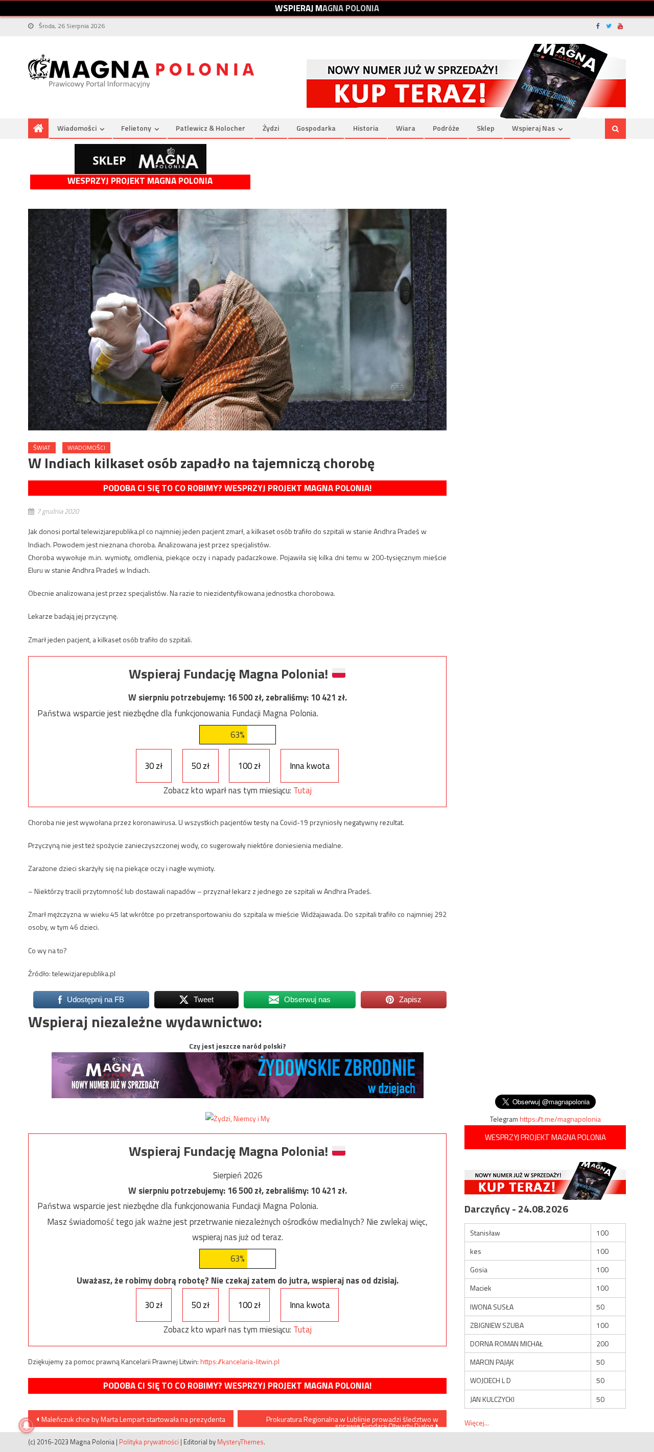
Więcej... (476, 1422)
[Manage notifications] (26, 1425)
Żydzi (271, 128)
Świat (42, 447)
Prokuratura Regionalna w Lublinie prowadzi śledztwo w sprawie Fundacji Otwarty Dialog (352, 1420)
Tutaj (302, 790)
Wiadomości (77, 128)
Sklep (486, 128)
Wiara (405, 128)
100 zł (249, 765)
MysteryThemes (240, 1442)
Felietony (136, 128)
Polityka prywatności (149, 1442)
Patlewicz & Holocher (210, 128)
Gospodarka (316, 128)
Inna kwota (310, 765)
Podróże (446, 128)
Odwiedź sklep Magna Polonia (140, 159)
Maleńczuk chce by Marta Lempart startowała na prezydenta (133, 1419)
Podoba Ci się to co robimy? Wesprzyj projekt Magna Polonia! (237, 488)
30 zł (153, 765)
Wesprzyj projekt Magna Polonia (140, 181)
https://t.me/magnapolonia (560, 1119)
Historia (366, 128)
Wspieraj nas (533, 128)
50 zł (200, 765)
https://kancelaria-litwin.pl (239, 1361)
